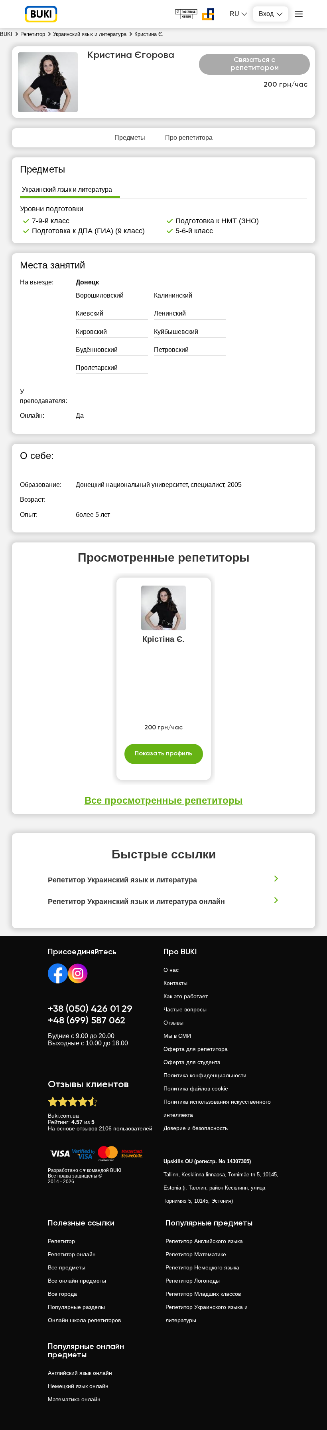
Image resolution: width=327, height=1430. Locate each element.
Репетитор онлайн (72, 1254)
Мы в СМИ (177, 1036)
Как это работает (186, 996)
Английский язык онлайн (80, 1373)
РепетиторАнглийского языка (204, 1241)
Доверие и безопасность (196, 1128)
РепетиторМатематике (195, 1254)
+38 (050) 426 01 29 (90, 1009)
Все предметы (66, 1267)
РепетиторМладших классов (203, 1294)
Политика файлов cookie (196, 1088)
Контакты (175, 983)
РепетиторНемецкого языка (202, 1267)
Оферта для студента (192, 1062)
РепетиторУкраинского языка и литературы (206, 1313)
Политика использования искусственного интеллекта (217, 1108)
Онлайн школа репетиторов (84, 1320)
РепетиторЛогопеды (192, 1280)
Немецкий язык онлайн (78, 1386)
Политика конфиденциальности (205, 1075)
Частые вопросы (185, 1009)
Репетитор (61, 1241)
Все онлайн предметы (77, 1280)
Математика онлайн (74, 1399)
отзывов (87, 1128)
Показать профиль (163, 754)
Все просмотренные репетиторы (164, 800)
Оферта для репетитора (196, 1049)
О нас (171, 970)
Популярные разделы (76, 1307)
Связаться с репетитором (254, 64)
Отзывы (173, 1022)
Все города (62, 1294)
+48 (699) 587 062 (86, 1020)
